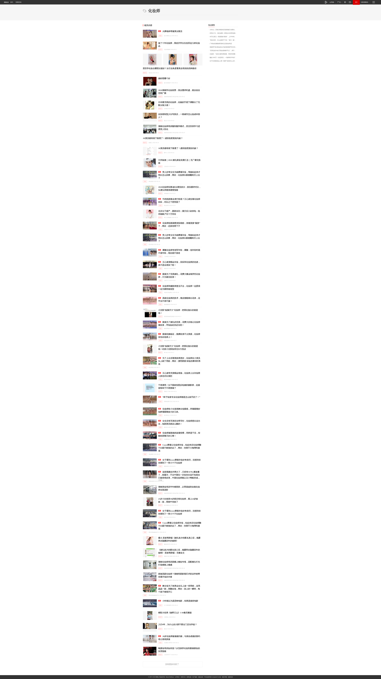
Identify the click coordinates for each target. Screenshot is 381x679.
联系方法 (183, 677)
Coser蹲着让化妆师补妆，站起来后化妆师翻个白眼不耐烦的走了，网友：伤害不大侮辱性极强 (179, 448)
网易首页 (6, 2)
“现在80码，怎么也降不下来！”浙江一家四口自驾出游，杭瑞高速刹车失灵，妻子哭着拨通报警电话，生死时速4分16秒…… (224, 40)
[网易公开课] (332, 2)
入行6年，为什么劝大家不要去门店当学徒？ (177, 624)
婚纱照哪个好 (164, 78)
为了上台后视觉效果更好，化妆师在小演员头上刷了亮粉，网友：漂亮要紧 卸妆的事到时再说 (179, 361)
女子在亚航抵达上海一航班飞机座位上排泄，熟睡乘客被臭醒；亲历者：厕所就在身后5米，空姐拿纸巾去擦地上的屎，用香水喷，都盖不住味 (224, 61)
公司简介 (177, 677)
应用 (11, 2)
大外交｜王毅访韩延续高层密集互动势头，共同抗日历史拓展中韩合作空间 (224, 29)
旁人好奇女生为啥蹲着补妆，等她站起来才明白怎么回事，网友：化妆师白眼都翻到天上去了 (179, 175)
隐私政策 (200, 677)
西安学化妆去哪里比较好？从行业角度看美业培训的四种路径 (169, 68)
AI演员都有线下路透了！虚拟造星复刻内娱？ (163, 138)
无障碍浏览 (18, 2)
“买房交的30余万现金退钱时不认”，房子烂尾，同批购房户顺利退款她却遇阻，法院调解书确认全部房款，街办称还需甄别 (224, 50)
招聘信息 (189, 677)
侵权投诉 (230, 677)
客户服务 (194, 677)
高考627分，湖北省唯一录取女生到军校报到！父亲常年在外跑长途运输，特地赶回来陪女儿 (224, 33)
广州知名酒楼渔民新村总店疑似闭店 (221, 43)
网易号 (160, 49)
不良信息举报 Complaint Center (212, 677)
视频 (160, 35)
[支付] (345, 2)
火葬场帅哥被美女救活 (172, 31)
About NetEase (170, 677)
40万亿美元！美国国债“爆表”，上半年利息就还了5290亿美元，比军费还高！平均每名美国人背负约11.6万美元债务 (224, 36)
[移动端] (326, 2)
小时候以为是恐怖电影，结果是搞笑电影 (180, 601)
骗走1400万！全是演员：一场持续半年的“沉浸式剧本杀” (224, 57)
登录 (356, 2)
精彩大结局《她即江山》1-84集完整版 (175, 613)
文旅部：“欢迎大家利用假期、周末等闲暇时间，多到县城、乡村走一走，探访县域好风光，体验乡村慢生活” (224, 54)
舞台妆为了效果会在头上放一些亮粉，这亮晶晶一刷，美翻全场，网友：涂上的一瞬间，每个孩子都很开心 (179, 589)
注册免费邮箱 (364, 2)
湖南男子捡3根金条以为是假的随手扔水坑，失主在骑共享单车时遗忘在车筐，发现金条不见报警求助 (224, 47)
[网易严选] (339, 2)
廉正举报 (224, 677)
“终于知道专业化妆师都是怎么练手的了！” (181, 397)
